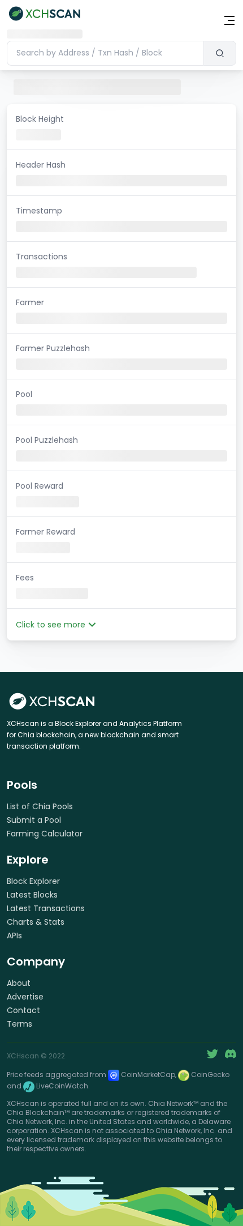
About (19, 983)
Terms (19, 1024)
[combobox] (105, 53)
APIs (14, 935)
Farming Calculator (45, 833)
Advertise (25, 996)
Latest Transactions (46, 908)
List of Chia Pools (40, 806)
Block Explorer (33, 881)
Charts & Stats (35, 922)
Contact (23, 1010)
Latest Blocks (32, 894)
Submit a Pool (34, 820)
